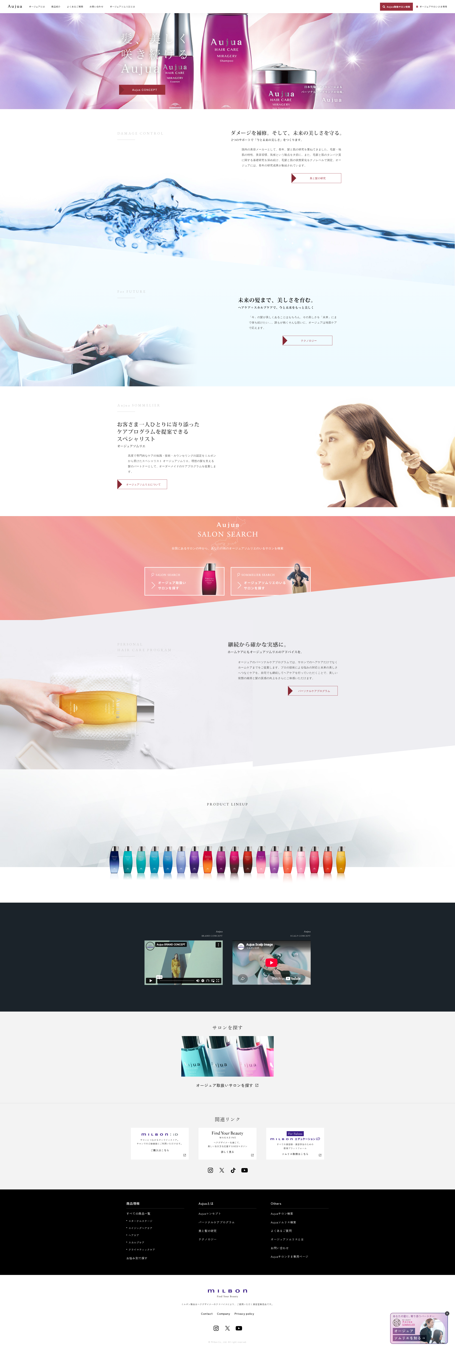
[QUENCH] (301, 867)
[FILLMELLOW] (314, 867)
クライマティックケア (142, 1249)
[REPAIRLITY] (287, 867)
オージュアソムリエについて (143, 484)
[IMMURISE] (234, 867)
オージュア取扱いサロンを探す (224, 1085)
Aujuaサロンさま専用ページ (289, 1256)
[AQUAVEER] (327, 867)
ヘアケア (134, 1235)
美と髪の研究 (318, 178)
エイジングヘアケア (140, 1228)
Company (223, 1313)
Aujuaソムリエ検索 (283, 1222)
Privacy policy (244, 1313)
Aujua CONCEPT (144, 90)
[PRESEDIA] (114, 867)
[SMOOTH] (341, 867)
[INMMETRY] (274, 867)
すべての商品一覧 (138, 1213)
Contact (207, 1313)
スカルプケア (136, 1242)
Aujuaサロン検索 (282, 1213)
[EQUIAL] (221, 867)
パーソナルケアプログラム (314, 691)
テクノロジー (309, 340)
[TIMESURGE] (247, 867)
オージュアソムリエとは (287, 1239)
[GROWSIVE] (181, 867)
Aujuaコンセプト (210, 1213)
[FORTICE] (127, 867)
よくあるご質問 (281, 1231)
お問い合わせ (280, 1248)
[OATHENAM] (167, 867)
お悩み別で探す (137, 1258)
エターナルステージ (140, 1221)
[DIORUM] (194, 867)
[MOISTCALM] (141, 867)
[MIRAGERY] (261, 867)
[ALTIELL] (207, 867)
